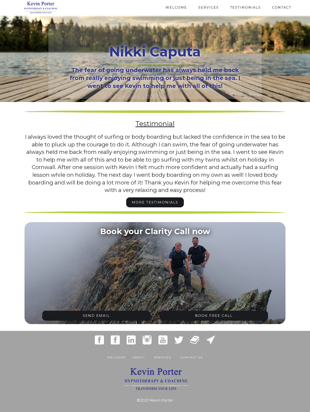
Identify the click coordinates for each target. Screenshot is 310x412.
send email (96, 315)
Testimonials (245, 7)
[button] (162, 355)
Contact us (191, 357)
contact (281, 7)
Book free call (214, 315)
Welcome (176, 7)
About (139, 357)
